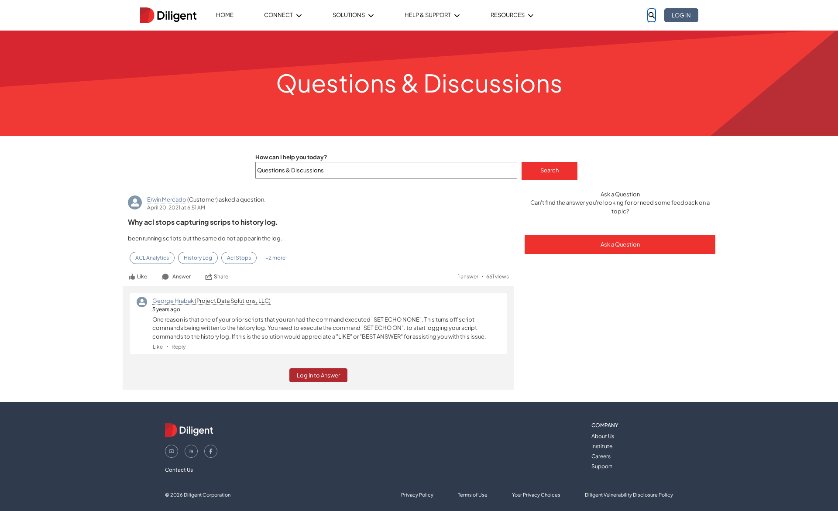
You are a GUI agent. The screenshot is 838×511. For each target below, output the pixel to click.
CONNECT (278, 14)
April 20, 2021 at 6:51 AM (176, 207)
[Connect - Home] (168, 15)
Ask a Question (620, 244)
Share (221, 276)
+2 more (275, 257)
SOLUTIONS (349, 14)
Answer (181, 276)
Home (225, 14)
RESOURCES (508, 14)
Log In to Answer (318, 375)
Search (549, 170)
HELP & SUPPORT (428, 14)
